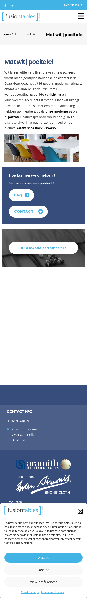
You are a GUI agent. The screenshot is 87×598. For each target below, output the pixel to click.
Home (7, 34)
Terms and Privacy (52, 592)
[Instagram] (12, 5)
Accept (43, 557)
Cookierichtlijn (30, 592)
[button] (80, 511)
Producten (14, 502)
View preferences (43, 582)
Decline (44, 569)
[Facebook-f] (5, 5)
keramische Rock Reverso (36, 128)
